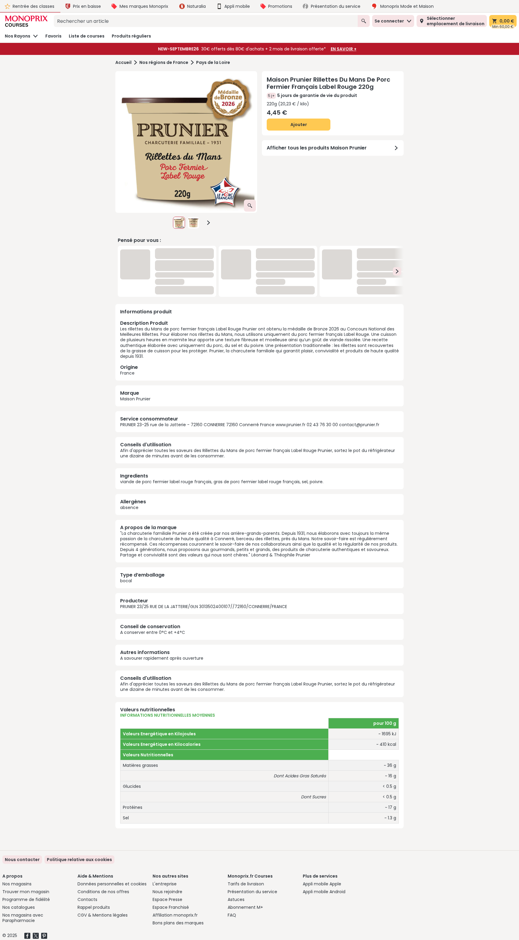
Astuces (236, 899)
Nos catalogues (18, 907)
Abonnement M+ (245, 907)
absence (129, 507)
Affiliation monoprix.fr (175, 915)
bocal (126, 580)
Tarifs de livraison (246, 884)
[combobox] (205, 21)
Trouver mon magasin (25, 892)
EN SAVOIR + (344, 49)
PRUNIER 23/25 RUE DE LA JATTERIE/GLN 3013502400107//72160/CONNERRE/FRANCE (203, 606)
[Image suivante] (208, 222)
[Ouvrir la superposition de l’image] (250, 206)
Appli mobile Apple (322, 884)
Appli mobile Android (324, 892)
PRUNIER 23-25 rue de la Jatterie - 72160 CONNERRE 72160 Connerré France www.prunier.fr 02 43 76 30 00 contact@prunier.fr (249, 424)
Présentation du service (252, 892)
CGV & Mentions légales (102, 915)
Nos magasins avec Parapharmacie (22, 917)
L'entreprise (165, 884)
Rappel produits (93, 907)
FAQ (232, 915)
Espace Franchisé (171, 907)
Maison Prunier (135, 399)
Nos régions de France (163, 62)
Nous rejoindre (167, 892)
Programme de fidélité (26, 899)
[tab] (186, 142)
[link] (79, 859)
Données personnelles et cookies (112, 884)
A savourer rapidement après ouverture (161, 658)
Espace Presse (167, 899)
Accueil (123, 62)
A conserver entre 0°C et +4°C (152, 632)
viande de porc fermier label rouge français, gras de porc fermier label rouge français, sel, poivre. (221, 481)
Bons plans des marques (178, 923)
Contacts (87, 899)
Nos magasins (17, 884)
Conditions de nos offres (103, 892)
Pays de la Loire (213, 62)
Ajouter (298, 125)
